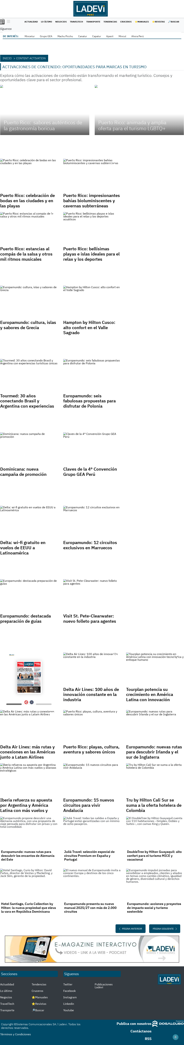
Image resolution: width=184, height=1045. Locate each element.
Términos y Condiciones (15, 1034)
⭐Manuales (142, 21)
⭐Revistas (158, 21)
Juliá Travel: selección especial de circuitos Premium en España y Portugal (89, 855)
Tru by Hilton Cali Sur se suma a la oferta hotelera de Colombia (153, 805)
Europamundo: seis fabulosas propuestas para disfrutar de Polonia (89, 401)
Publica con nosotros (134, 1023)
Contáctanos (140, 1031)
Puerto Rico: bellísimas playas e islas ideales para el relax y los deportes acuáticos (91, 256)
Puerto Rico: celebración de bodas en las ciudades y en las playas (27, 200)
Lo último (46, 21)
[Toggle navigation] (7, 21)
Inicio (7, 58)
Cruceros (126, 21)
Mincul (122, 36)
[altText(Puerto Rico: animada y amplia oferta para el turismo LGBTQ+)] (139, 110)
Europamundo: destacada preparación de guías (25, 618)
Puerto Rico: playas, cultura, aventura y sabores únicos (91, 749)
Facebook (69, 991)
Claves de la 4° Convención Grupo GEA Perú (90, 471)
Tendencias (110, 21)
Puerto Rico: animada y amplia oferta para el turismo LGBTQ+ (132, 125)
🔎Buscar (173, 21)
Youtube (68, 1010)
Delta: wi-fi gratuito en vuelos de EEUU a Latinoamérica (22, 548)
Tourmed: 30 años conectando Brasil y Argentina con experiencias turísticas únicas (27, 403)
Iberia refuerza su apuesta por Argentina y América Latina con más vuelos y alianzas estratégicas (26, 807)
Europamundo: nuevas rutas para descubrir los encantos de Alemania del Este (27, 855)
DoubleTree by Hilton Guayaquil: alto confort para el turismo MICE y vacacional (154, 855)
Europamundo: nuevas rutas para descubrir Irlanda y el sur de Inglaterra (154, 752)
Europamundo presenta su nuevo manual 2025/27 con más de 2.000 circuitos (90, 908)
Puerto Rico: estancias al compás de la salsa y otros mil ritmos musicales (26, 254)
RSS (148, 1038)
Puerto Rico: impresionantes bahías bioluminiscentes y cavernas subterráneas (91, 200)
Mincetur (30, 36)
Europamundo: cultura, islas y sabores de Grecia (28, 324)
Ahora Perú (137, 36)
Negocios (61, 21)
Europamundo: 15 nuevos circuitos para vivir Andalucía (88, 805)
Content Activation (31, 58)
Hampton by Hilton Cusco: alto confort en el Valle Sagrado (89, 327)
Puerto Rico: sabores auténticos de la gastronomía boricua (43, 125)
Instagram (70, 997)
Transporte (93, 21)
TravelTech (76, 21)
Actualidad (31, 21)
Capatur (96, 36)
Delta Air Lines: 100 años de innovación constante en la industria (91, 694)
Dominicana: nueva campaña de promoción (24, 471)
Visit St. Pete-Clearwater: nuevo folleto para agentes (90, 618)
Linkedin (68, 1003)
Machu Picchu (65, 36)
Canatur (82, 36)
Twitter (67, 984)
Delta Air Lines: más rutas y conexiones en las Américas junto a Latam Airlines (27, 752)
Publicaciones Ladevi (104, 986)
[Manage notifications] (175, 1037)
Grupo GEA (46, 36)
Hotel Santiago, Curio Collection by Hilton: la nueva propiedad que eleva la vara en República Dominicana (28, 908)
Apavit (109, 36)
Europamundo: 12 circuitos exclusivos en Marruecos (90, 545)
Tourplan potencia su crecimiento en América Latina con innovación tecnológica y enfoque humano (149, 699)
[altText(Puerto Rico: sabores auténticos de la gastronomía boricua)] (44, 110)
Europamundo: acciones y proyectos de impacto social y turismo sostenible (154, 908)
